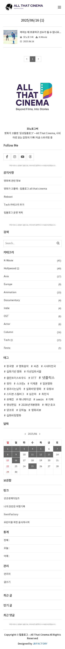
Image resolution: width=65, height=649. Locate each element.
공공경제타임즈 (12, 498)
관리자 (7, 574)
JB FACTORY (40, 643)
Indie (32, 308)
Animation (32, 292)
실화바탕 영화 (33, 389)
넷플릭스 (48, 378)
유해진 (10, 399)
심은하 (32, 394)
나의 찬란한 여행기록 (14, 506)
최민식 (45, 394)
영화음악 (24, 366)
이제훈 (33, 383)
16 (16, 460)
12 (41, 454)
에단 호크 (50, 405)
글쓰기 (7, 582)
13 (49, 454)
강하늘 (22, 410)
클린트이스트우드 (16, 378)
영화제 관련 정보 (12, 181)
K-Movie (43, 37)
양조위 (10, 410)
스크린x (20, 383)
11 (32, 454)
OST (32, 316)
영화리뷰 (36, 410)
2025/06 (32, 433)
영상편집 (11, 405)
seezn (39, 399)
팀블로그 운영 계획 (13, 212)
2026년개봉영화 (30, 405)
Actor (32, 324)
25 (32, 466)
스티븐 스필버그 (15, 394)
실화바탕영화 (14, 415)
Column (32, 332)
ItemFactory (11, 514)
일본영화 (47, 383)
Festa (32, 348)
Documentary (32, 300)
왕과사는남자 (14, 389)
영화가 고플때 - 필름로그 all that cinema (25, 188)
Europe (32, 284)
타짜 (51, 399)
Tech (32, 340)
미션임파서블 (34, 371)
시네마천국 (50, 366)
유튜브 (50, 389)
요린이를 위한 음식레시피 (17, 522)
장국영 (10, 366)
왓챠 (9, 383)
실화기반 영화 (14, 371)
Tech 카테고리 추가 (14, 204)
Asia (32, 276)
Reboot (8, 197)
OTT (33, 378)
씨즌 (36, 366)
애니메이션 (25, 399)
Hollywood (32, 268)
